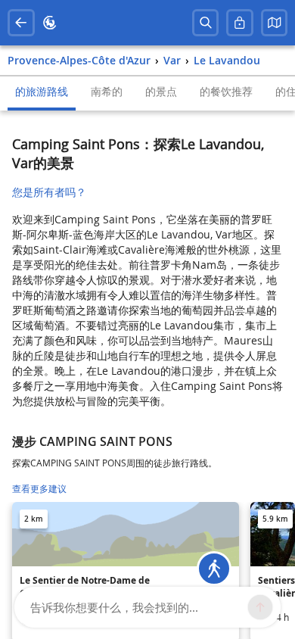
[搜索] (205, 22)
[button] (274, 22)
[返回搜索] (21, 22)
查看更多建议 (39, 488)
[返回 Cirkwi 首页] (49, 22)
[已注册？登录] (239, 22)
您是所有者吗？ (49, 192)
